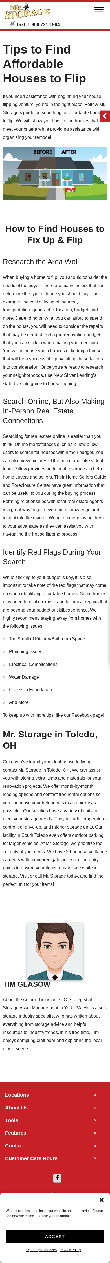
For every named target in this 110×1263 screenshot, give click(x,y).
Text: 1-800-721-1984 (37, 24)
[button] (101, 1200)
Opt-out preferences (41, 1250)
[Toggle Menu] (99, 11)
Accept (55, 1236)
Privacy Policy (70, 1250)
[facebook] (57, 1178)
